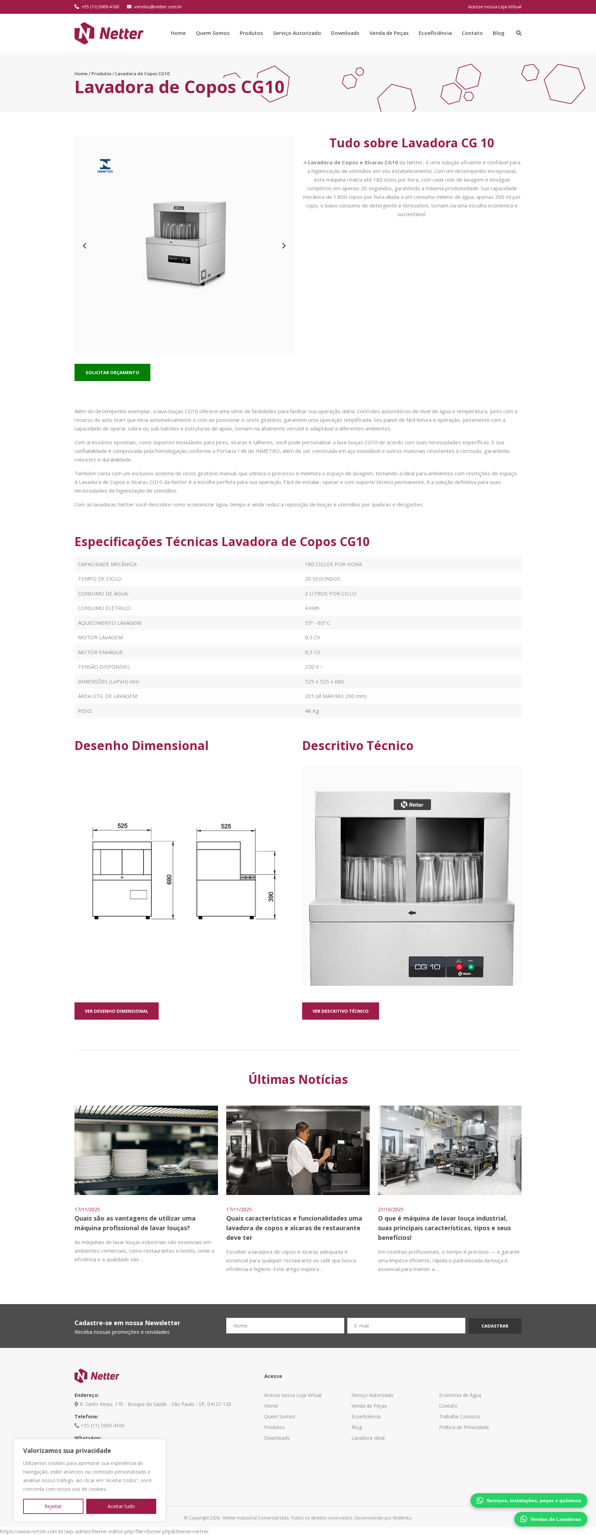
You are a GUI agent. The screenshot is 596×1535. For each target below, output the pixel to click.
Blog (499, 32)
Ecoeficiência (435, 32)
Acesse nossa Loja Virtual (495, 6)
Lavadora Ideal (368, 1438)
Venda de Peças (389, 32)
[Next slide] (283, 246)
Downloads (345, 32)
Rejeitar (53, 1506)
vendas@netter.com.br (157, 6)
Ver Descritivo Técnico (340, 1011)
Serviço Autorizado (297, 32)
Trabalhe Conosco (459, 1416)
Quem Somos (213, 32)
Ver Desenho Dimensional (116, 1011)
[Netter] (108, 32)
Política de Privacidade (464, 1427)
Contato (472, 32)
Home (178, 32)
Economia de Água (460, 1395)
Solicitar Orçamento (112, 372)
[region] (90, 1480)
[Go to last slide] (85, 246)
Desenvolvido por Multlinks (383, 1518)
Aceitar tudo (121, 1506)
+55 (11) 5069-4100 (100, 6)
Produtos (251, 32)
